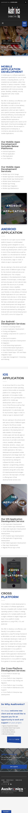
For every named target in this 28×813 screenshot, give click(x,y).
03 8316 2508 (13, 2)
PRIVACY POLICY (9, 780)
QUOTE (24, 24)
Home (4, 40)
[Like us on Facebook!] (8, 784)
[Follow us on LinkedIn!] (11, 784)
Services (10, 40)
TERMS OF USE (18, 780)
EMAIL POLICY (6, 782)
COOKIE (2, 780)
